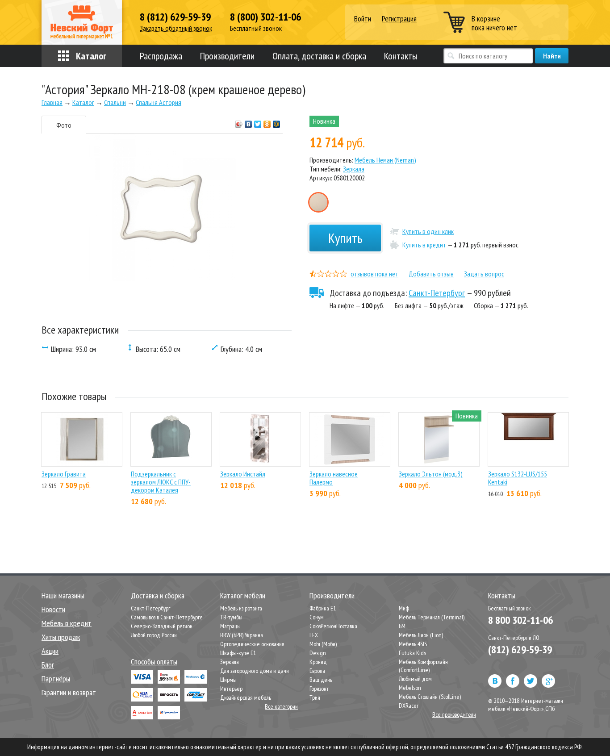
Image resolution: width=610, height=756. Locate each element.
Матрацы (230, 626)
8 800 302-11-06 (520, 620)
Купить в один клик (428, 231)
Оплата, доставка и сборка (319, 56)
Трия (314, 697)
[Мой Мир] (276, 121)
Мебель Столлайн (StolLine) (430, 697)
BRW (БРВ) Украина (241, 635)
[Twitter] (258, 121)
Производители (227, 56)
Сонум (316, 617)
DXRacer (408, 706)
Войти (362, 19)
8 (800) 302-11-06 (265, 17)
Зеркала (353, 168)
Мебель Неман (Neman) (385, 159)
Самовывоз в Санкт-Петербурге (167, 617)
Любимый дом (415, 679)
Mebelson (410, 688)
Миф (404, 608)
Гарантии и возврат (69, 692)
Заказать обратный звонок (176, 28)
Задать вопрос (484, 273)
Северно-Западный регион (161, 626)
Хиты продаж (61, 637)
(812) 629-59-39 (520, 649)
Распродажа (161, 56)
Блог (48, 665)
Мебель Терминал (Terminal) (431, 617)
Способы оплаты (154, 661)
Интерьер (231, 689)
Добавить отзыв (431, 273)
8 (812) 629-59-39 (175, 17)
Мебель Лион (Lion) (421, 635)
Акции (50, 651)
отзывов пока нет (374, 273)
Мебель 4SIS (413, 644)
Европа (317, 671)
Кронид (318, 662)
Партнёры (56, 678)
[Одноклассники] (267, 121)
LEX (313, 635)
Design (317, 653)
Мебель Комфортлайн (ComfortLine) (423, 666)
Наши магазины (63, 595)
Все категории (281, 706)
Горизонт (319, 689)
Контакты (400, 56)
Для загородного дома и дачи (254, 671)
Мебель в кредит (67, 623)
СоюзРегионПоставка (333, 626)
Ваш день (320, 680)
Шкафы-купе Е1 (238, 653)
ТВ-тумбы (231, 617)
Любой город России (154, 635)
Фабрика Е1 (322, 608)
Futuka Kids (412, 653)
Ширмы (228, 680)
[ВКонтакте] (248, 121)
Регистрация (399, 18)
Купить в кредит (424, 244)
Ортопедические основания (252, 644)
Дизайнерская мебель (245, 697)
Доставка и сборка (157, 595)
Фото (63, 125)
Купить (345, 237)
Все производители (454, 714)
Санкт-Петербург (437, 293)
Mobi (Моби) (323, 644)
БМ (402, 626)
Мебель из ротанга (241, 608)
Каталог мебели (242, 595)
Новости (53, 609)
